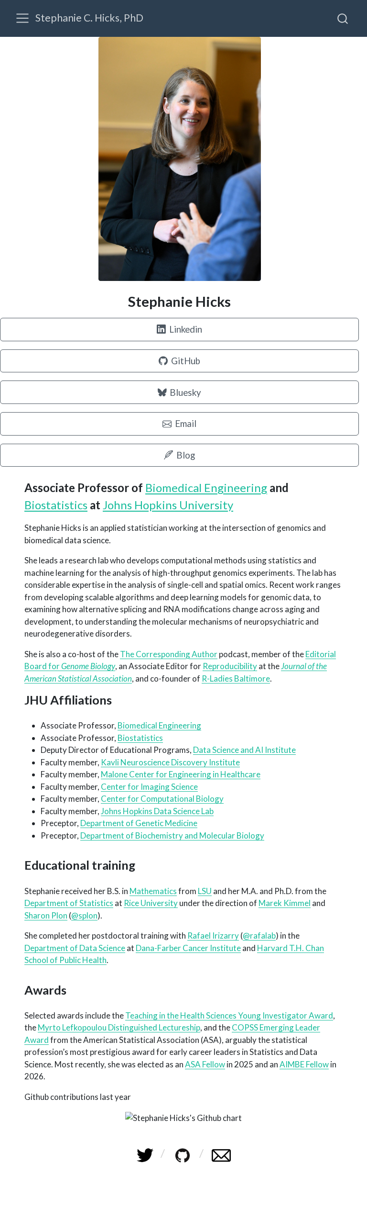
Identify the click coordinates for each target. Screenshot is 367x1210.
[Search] (343, 18)
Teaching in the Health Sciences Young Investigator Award (229, 1015)
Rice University (151, 903)
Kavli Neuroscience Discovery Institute (170, 762)
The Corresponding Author (168, 654)
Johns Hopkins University (168, 505)
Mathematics (153, 891)
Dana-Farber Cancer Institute (188, 948)
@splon (84, 915)
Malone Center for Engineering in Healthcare (180, 774)
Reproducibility (230, 666)
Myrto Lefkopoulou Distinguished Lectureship (119, 1027)
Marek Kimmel (285, 903)
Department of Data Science (74, 948)
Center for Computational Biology (162, 799)
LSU (205, 891)
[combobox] (343, 18)
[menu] (22, 18)
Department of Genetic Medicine (138, 823)
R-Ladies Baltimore (236, 678)
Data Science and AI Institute (244, 750)
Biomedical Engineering (206, 487)
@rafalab (259, 935)
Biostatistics (55, 505)
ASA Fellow (205, 1064)
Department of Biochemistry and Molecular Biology (172, 835)
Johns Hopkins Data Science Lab (157, 811)
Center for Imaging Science (149, 787)
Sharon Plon (45, 915)
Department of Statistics (68, 903)
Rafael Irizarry (213, 935)
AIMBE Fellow (304, 1064)
